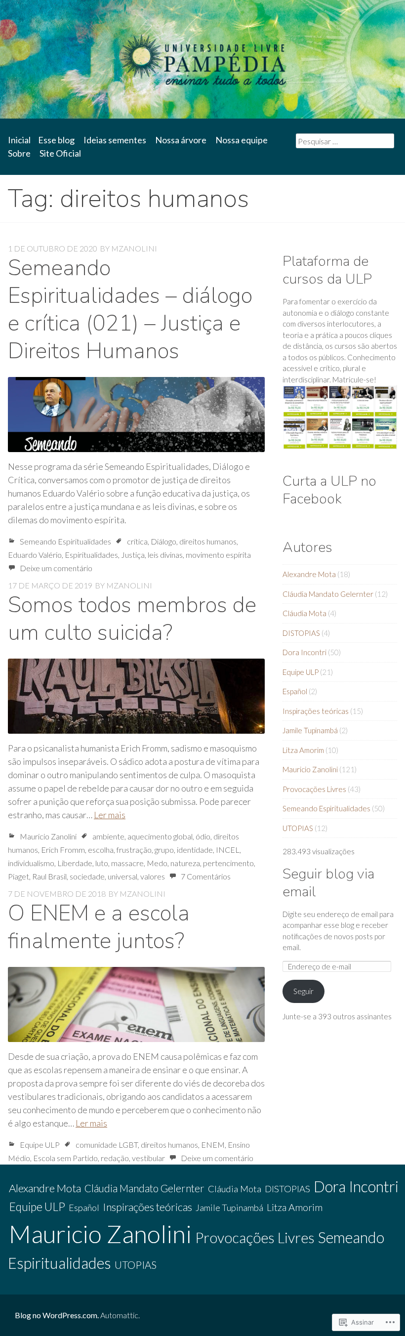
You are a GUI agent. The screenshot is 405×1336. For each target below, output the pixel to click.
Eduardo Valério (35, 554)
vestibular (148, 1158)
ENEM (213, 1144)
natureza (185, 863)
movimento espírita (218, 554)
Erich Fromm (63, 849)
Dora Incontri (304, 652)
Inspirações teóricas (316, 711)
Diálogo (163, 541)
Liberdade (74, 863)
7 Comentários (206, 876)
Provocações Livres (314, 789)
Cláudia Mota (304, 613)
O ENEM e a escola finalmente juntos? (99, 927)
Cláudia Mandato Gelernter (328, 593)
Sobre (19, 153)
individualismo (31, 863)
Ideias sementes (114, 139)
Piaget (18, 876)
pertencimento (228, 863)
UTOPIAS (298, 828)
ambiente (108, 836)
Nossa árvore (180, 139)
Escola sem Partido (65, 1158)
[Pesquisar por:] (345, 140)
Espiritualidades (91, 554)
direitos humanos (208, 541)
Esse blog (56, 139)
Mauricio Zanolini (48, 836)
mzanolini (134, 248)
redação (115, 1158)
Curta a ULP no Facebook (329, 489)
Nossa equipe (241, 139)
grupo (164, 849)
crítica (137, 541)
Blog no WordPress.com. (57, 1315)
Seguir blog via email (328, 882)
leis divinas (165, 554)
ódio (203, 836)
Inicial (19, 139)
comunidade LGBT (107, 1144)
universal (122, 876)
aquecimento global (160, 836)
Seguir (303, 991)
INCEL (228, 849)
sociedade (87, 876)
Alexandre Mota (309, 574)
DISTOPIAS (301, 632)
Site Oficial (60, 153)
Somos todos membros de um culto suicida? (132, 619)
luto (101, 863)
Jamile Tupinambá (310, 730)
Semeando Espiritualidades (65, 541)
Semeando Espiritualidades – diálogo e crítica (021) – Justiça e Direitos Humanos (130, 309)
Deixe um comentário (56, 568)
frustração (134, 849)
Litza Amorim (303, 750)
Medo (157, 863)
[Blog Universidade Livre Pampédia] (202, 59)
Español (295, 691)
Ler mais (109, 814)
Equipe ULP (40, 1144)
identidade (195, 849)
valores (152, 876)
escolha (101, 849)
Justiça (133, 554)
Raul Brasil (49, 876)
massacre (127, 863)
